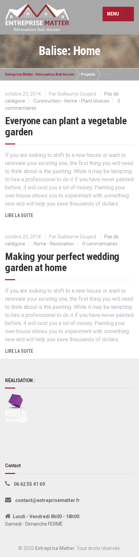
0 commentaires (99, 243)
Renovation (62, 243)
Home (70, 101)
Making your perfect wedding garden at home (62, 261)
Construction (47, 101)
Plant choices (95, 101)
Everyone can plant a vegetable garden (66, 126)
